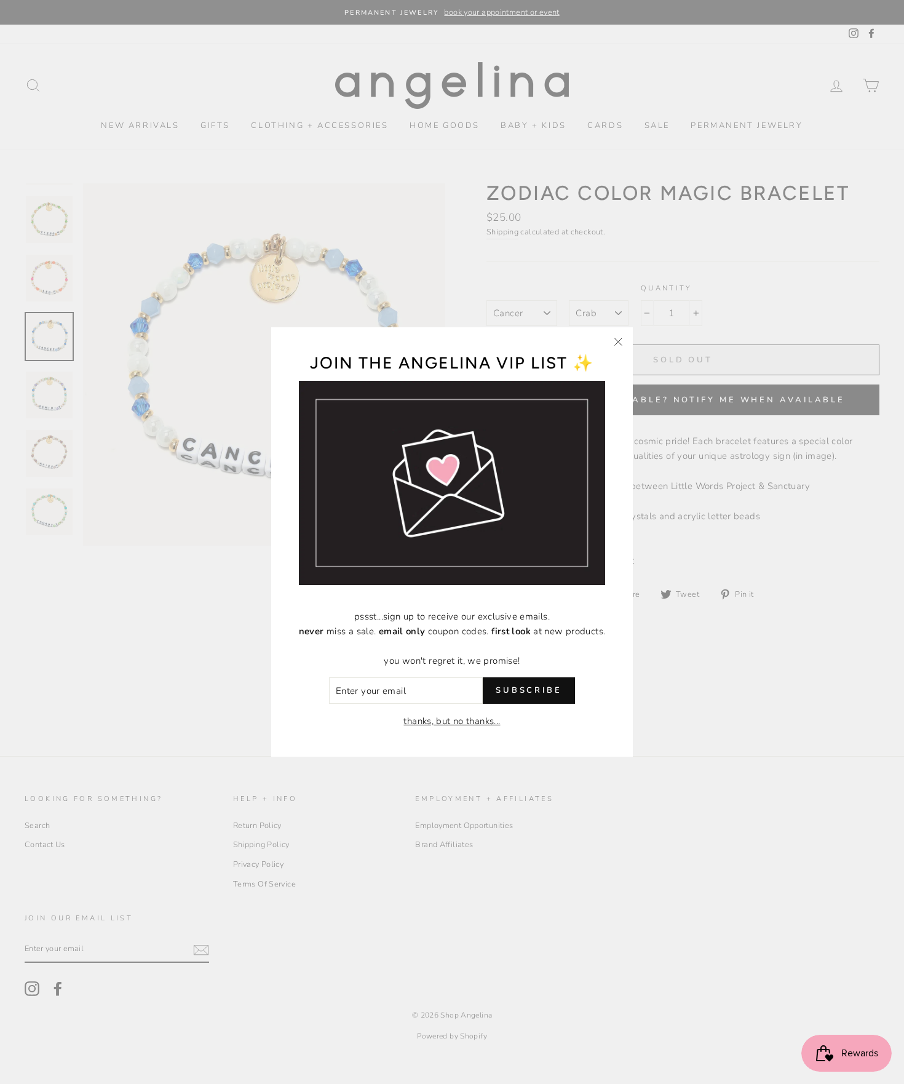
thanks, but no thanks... (451, 721)
